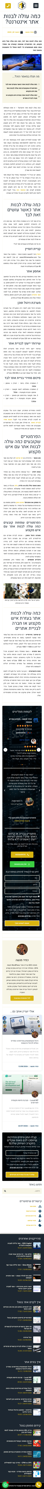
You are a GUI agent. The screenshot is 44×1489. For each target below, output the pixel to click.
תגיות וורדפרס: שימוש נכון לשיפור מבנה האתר (19, 1400)
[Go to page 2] (22, 764)
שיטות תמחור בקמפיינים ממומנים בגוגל (19, 1442)
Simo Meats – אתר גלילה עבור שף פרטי (19, 1266)
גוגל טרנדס (27, 1337)
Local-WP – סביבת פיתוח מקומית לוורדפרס (24, 1101)
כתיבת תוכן (20, 502)
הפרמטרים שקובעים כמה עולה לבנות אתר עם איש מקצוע (22, 89)
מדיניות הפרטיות (16, 1167)
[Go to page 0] (25, 764)
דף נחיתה (19, 458)
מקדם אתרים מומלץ (21, 821)
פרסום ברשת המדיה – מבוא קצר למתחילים (20, 1472)
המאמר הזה (20, 190)
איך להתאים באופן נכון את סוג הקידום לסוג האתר (17, 1308)
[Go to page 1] (23, 764)
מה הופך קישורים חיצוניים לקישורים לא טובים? (18, 1327)
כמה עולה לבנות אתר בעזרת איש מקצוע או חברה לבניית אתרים (21, 96)
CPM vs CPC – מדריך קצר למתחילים (18, 1462)
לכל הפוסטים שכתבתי (22, 998)
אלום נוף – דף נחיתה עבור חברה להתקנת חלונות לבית (20, 1255)
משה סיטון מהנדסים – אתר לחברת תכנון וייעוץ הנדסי (19, 1287)
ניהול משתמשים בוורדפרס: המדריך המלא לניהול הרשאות (24, 1041)
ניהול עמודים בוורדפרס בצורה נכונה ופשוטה (19, 1389)
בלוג (16, 485)
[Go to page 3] (20, 764)
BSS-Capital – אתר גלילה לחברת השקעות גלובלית (20, 1244)
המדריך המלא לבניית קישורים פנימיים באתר (18, 1347)
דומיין (38, 254)
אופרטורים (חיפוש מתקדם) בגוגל (19, 1317)
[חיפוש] (5, 1191)
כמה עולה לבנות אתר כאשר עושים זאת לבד (21, 84)
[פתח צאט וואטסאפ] (5, 1485)
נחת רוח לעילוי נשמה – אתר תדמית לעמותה (19, 1277)
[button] (35, 5)
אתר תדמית (36, 295)
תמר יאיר (26, 740)
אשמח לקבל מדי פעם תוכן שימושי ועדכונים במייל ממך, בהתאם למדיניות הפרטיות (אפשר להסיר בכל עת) (22, 899)
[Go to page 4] (18, 764)
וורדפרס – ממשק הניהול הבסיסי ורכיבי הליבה (20, 1411)
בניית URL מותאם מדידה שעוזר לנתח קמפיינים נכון (18, 1431)
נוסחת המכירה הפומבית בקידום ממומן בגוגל (18, 1453)
